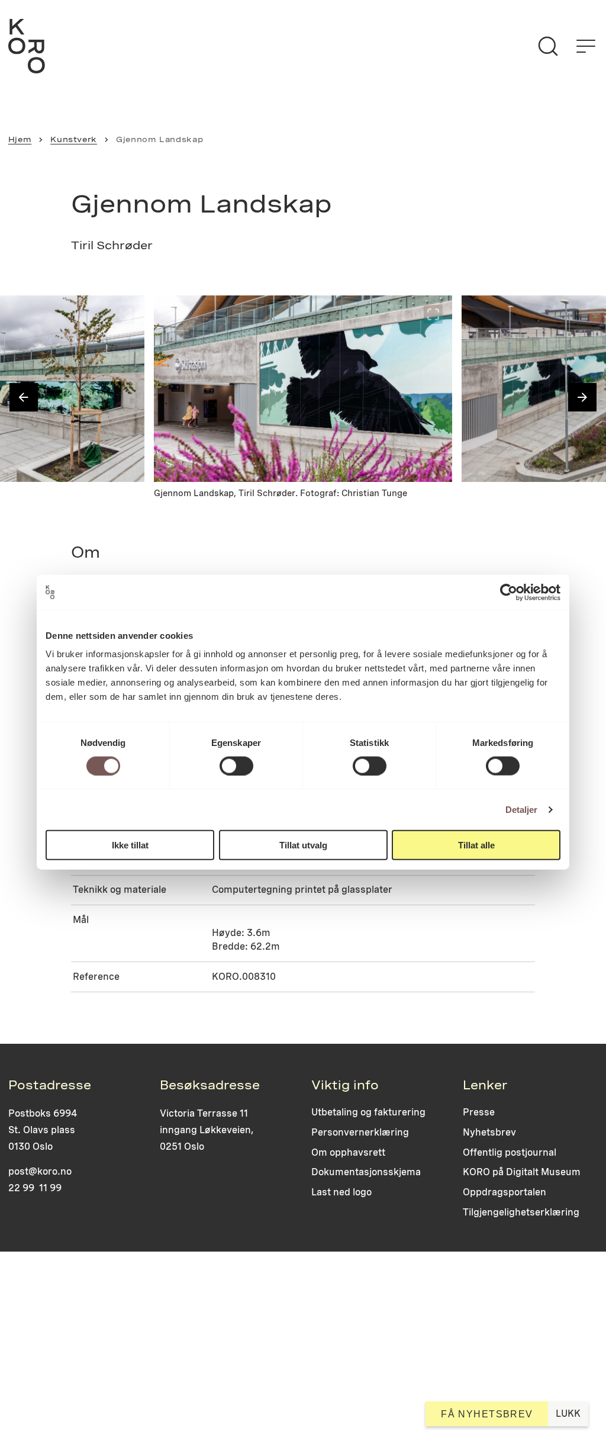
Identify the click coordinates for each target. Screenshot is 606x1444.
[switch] (236, 765)
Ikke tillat (130, 845)
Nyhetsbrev (489, 1132)
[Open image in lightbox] (125, 314)
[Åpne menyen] (586, 46)
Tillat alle (476, 845)
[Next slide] (582, 397)
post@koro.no (40, 1171)
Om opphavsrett (348, 1152)
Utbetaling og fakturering (368, 1112)
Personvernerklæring (360, 1132)
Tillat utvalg (303, 845)
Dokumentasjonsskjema (366, 1172)
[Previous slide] (23, 397)
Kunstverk (73, 139)
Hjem (20, 139)
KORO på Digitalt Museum (522, 1172)
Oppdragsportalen (504, 1192)
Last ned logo (341, 1192)
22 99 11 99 (35, 1188)
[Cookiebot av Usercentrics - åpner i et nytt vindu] (508, 592)
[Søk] (548, 46)
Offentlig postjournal (509, 1152)
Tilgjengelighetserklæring (521, 1212)
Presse (479, 1112)
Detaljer (521, 809)
